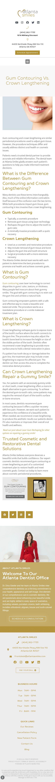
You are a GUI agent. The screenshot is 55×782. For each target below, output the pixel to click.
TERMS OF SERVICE (28, 761)
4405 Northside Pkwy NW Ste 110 (27, 44)
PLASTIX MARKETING (32, 764)
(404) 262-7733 (27, 32)
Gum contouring (11, 283)
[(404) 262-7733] (27, 27)
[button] (27, 61)
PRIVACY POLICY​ (14, 761)
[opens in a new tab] (16, 22)
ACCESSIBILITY (41, 761)
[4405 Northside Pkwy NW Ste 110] (27, 39)
